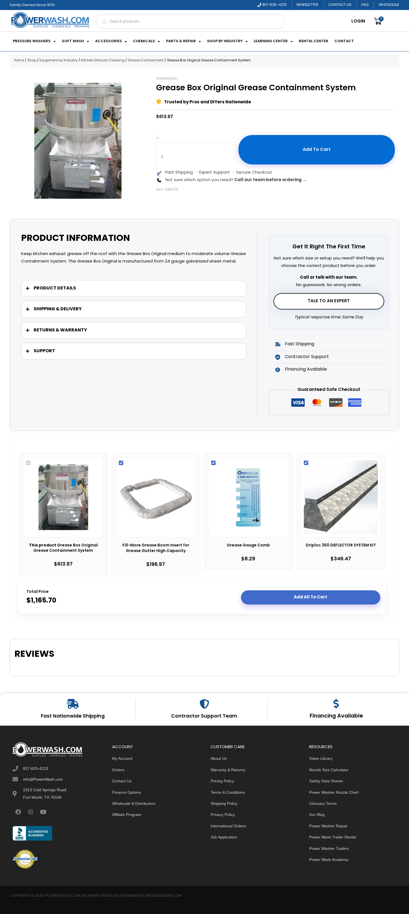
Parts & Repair (181, 41)
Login (358, 21)
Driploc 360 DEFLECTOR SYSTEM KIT (341, 545)
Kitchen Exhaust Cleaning (102, 60)
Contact (344, 41)
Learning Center (271, 41)
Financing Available (336, 716)
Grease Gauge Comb (248, 545)
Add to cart (317, 149)
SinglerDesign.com (163, 896)
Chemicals (144, 41)
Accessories (108, 41)
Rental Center (313, 41)
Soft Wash (73, 41)
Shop (31, 60)
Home (19, 60)
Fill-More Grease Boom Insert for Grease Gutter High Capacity (155, 548)
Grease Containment (146, 60)
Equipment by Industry (59, 60)
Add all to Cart (310, 597)
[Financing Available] (336, 703)
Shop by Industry (225, 41)
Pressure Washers (32, 41)
